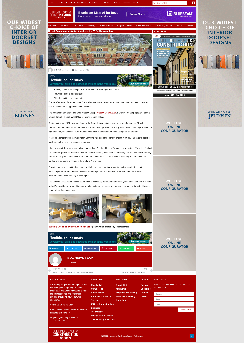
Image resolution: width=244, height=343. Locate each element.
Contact (135, 3)
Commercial (64, 26)
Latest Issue (82, 3)
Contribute (121, 300)
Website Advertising (125, 296)
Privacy (144, 285)
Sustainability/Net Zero (163, 26)
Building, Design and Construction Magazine (70, 227)
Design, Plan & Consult (102, 316)
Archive (117, 3)
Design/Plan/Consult (124, 26)
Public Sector (78, 26)
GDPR (144, 296)
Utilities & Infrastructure (102, 304)
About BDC (59, 3)
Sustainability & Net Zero (103, 319)
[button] (56, 248)
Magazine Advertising (126, 293)
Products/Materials (106, 26)
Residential (52, 26)
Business (189, 26)
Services (179, 26)
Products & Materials (101, 296)
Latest (51, 3)
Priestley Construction (106, 113)
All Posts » (71, 263)
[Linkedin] (193, 3)
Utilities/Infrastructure (143, 26)
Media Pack (70, 3)
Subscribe (126, 3)
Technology (91, 26)
